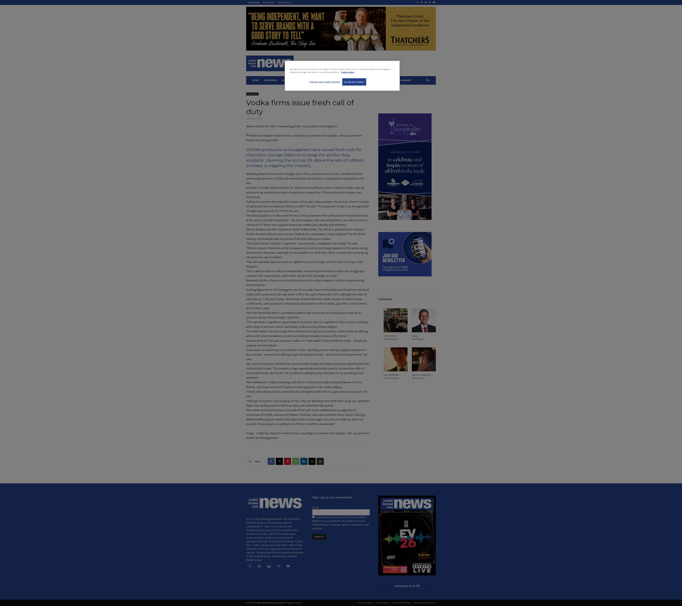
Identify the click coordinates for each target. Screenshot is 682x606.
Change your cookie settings (324, 81)
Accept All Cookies (354, 82)
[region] (342, 76)
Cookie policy (347, 72)
